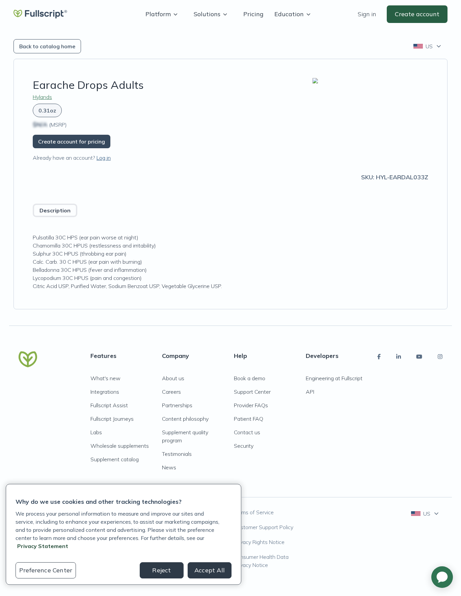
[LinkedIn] (398, 357)
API (310, 391)
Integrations (104, 391)
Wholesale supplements (119, 445)
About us (173, 378)
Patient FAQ (248, 418)
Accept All (209, 570)
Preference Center (45, 570)
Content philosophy (185, 418)
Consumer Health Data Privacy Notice (261, 560)
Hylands (42, 97)
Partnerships (177, 405)
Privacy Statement (42, 546)
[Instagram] (440, 357)
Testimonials (177, 453)
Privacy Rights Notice (259, 542)
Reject (161, 570)
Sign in (367, 14)
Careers (171, 391)
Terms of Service (254, 512)
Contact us (247, 432)
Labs (96, 432)
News (169, 467)
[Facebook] (379, 357)
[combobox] (428, 46)
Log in (104, 157)
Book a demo (249, 378)
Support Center (252, 391)
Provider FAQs (251, 405)
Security (243, 445)
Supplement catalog (114, 459)
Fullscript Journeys (112, 418)
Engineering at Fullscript (334, 378)
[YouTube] (419, 357)
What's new (105, 378)
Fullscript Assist (109, 405)
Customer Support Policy (263, 527)
